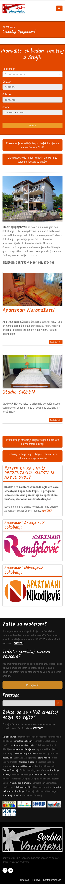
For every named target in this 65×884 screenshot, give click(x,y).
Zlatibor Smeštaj (10, 770)
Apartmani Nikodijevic (24, 745)
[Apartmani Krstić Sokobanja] (25, 804)
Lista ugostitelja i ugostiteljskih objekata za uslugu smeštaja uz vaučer (32, 159)
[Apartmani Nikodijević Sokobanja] (32, 591)
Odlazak (6, 94)
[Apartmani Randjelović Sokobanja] (32, 546)
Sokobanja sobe (26, 761)
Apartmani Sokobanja (23, 766)
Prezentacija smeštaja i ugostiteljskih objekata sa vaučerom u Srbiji (32, 145)
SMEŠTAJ (18, 643)
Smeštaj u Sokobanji (23, 740)
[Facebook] (5, 870)
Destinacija (8, 68)
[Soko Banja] (10, 804)
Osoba (6, 107)
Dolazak (6, 81)
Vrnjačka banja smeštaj (20, 782)
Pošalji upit (32, 685)
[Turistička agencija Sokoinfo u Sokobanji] (55, 804)
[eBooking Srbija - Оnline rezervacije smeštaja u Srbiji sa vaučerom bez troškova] (10, 813)
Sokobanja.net (9, 736)
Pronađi (32, 125)
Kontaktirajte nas (52, 879)
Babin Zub (7, 757)
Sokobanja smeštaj (23, 786)
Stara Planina (44, 757)
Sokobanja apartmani (25, 753)
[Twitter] (10, 870)
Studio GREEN (18, 392)
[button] (32, 74)
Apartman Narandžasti (28, 310)
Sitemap (24, 879)
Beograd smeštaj (40, 774)
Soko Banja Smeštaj (11, 795)
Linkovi (36, 879)
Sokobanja (9, 27)
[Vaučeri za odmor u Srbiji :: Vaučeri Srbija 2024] (15, 8)
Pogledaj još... (56, 342)
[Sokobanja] (40, 804)
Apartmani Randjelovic (24, 749)
